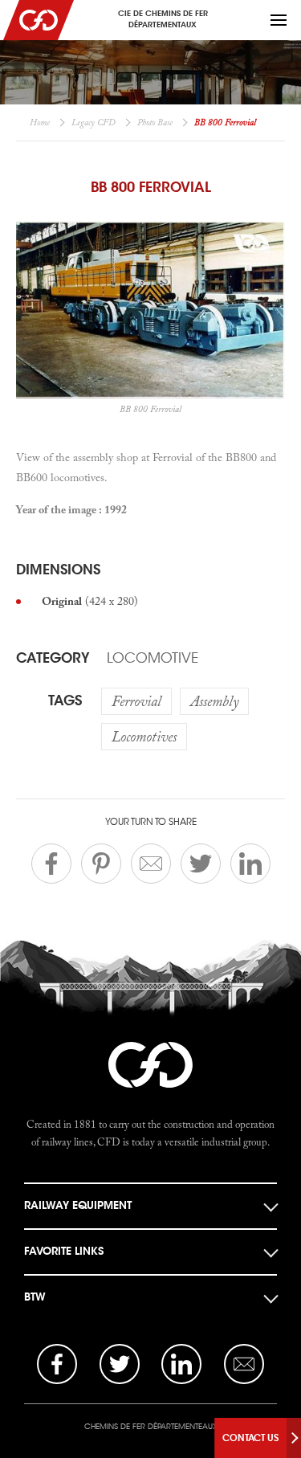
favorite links (64, 1251)
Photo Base (155, 122)
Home (40, 122)
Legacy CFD (93, 122)
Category (53, 658)
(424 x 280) (90, 601)
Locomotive (152, 658)
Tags (65, 700)
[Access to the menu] (278, 20)
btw (35, 1297)
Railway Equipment (78, 1205)
